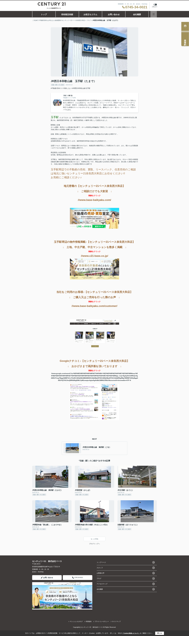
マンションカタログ (76, 621)
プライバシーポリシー (102, 621)
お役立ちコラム (90, 14)
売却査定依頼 (67, 14)
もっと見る (94, 539)
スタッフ (100, 568)
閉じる (159, 633)
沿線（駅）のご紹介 (57, 85)
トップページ (101, 562)
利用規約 (89, 621)
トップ (44, 14)
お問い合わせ (114, 14)
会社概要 (137, 14)
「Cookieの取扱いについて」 (131, 633)
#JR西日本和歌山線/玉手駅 (81, 88)
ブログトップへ (94, 544)
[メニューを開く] (153, 14)
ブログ (99, 578)
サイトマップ (116, 621)
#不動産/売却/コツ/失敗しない (61, 88)
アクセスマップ (102, 584)
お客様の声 (100, 573)
